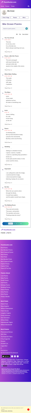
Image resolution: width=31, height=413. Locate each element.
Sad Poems (4, 282)
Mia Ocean (10, 11)
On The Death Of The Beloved (9, 352)
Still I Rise (4, 334)
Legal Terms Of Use (18, 364)
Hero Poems (4, 294)
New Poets (4, 257)
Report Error (20, 361)
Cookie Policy (19, 359)
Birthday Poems (5, 285)
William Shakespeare (7, 308)
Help (15, 361)
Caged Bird (4, 346)
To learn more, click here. (7, 411)
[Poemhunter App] (6, 356)
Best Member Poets (6, 259)
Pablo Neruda (5, 311)
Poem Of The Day (6, 268)
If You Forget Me (5, 339)
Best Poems (4, 247)
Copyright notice (11, 359)
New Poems (4, 254)
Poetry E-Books (5, 296)
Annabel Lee (4, 343)
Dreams (3, 341)
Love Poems (4, 275)
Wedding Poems (5, 287)
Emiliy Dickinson (5, 315)
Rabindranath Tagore (7, 322)
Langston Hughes (6, 313)
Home (2, 6)
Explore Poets (5, 266)
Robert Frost (4, 304)
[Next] (20, 223)
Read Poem (8, 51)
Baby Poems (4, 278)
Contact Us (10, 361)
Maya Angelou (5, 306)
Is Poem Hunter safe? (17, 362)
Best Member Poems (7, 250)
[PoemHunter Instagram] (18, 356)
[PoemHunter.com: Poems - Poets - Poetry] (8, 2)
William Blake (5, 320)
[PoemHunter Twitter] (15, 356)
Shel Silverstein (5, 317)
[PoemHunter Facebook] (12, 356)
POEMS (3, 233)
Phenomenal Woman (7, 332)
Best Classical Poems (7, 252)
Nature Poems (5, 289)
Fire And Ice (4, 350)
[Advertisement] (15, 397)
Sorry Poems (4, 292)
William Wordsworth (6, 324)
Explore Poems (5, 263)
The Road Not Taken (6, 336)
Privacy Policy (8, 364)
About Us (3, 359)
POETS (9, 233)
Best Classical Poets (6, 261)
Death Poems (5, 280)
